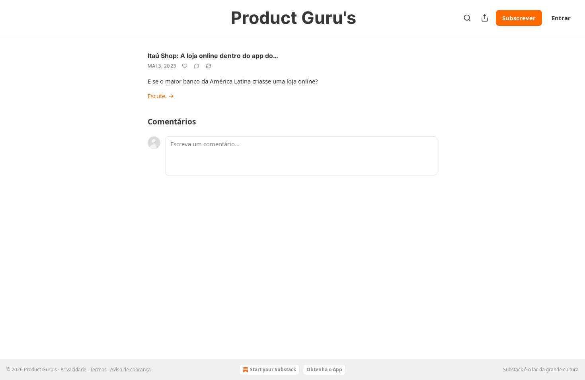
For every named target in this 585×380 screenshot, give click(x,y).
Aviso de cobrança (130, 369)
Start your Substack (273, 369)
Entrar (561, 18)
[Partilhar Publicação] (485, 18)
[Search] (467, 18)
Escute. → (161, 96)
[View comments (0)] (196, 66)
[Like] (184, 66)
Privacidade (73, 369)
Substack (513, 369)
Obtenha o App (324, 369)
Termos (98, 369)
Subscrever (519, 18)
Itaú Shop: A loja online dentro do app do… (213, 56)
